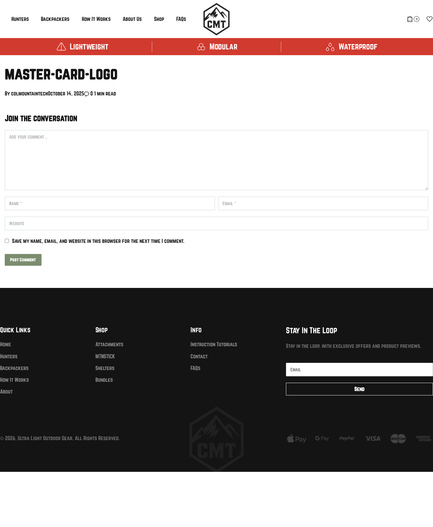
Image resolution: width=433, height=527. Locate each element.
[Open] (429, 19)
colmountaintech (29, 93)
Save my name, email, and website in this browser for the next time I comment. (98, 241)
